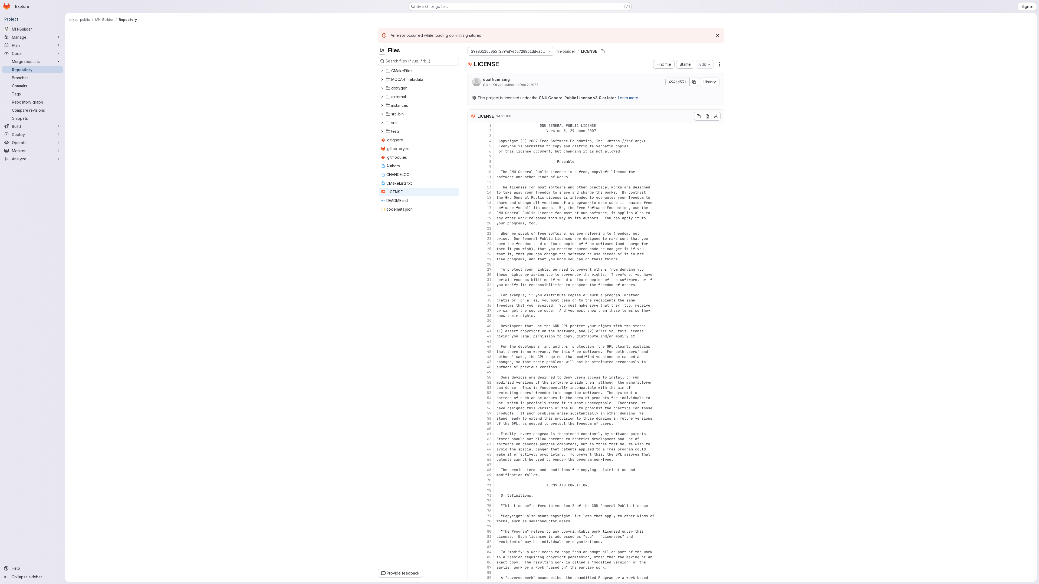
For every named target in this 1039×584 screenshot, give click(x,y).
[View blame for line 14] (472, 192)
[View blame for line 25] (472, 248)
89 (489, 577)
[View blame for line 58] (472, 418)
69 (489, 475)
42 (489, 336)
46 (489, 356)
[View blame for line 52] (472, 387)
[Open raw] (707, 116)
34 (489, 295)
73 (489, 495)
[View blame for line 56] (472, 408)
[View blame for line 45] (472, 351)
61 (489, 434)
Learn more (628, 97)
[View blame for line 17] (472, 207)
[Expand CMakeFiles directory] (382, 71)
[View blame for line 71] (472, 485)
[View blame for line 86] (472, 562)
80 (489, 531)
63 (489, 444)
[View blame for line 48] (472, 367)
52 (489, 387)
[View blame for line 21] (472, 228)
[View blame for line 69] (472, 474)
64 (489, 449)
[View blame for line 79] (472, 526)
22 (489, 233)
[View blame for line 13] (472, 187)
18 (489, 213)
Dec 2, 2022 (529, 85)
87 (489, 567)
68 (489, 469)
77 (489, 516)
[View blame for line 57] (472, 413)
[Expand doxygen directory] (382, 88)
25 (489, 249)
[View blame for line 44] (472, 346)
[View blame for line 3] (472, 135)
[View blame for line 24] (472, 243)
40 (489, 326)
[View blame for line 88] (472, 572)
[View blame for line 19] (472, 218)
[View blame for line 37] (472, 310)
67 (489, 464)
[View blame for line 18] (472, 212)
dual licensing (496, 79)
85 (489, 557)
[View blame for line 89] (472, 577)
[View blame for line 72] (472, 490)
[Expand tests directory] (382, 131)
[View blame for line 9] (472, 166)
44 (489, 346)
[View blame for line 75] (472, 505)
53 (489, 392)
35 (489, 300)
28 (489, 264)
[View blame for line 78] (472, 521)
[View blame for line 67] (472, 464)
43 (489, 341)
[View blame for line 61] (472, 433)
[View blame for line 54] (472, 397)
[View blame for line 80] (472, 531)
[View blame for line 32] (472, 284)
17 (489, 207)
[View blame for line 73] (472, 495)
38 (489, 315)
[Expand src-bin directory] (382, 114)
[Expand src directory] (382, 123)
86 (489, 562)
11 (489, 177)
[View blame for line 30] (472, 274)
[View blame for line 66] (472, 459)
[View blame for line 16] (472, 202)
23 (489, 238)
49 (489, 372)
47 (489, 362)
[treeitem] (419, 71)
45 (489, 351)
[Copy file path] (602, 51)
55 (489, 403)
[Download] (716, 116)
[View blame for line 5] (472, 146)
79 (489, 526)
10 (489, 172)
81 (489, 536)
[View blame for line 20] (472, 223)
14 (489, 192)
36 (489, 305)
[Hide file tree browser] (382, 50)
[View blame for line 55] (472, 403)
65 (489, 454)
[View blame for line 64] (472, 449)
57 (489, 413)
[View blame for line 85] (472, 557)
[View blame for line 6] (472, 151)
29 (489, 269)
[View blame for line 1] (472, 125)
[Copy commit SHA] (694, 82)
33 (489, 290)
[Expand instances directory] (382, 105)
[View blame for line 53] (472, 392)
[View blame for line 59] (472, 423)
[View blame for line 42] (472, 336)
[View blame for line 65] (472, 454)
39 (489, 320)
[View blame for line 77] (472, 516)
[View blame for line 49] (472, 372)
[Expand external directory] (382, 97)
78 (489, 521)
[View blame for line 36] (472, 305)
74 (489, 500)
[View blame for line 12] (472, 182)
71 (489, 485)
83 (489, 547)
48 (489, 367)
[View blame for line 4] (472, 141)
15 (489, 197)
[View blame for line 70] (472, 480)
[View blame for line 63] (472, 444)
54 (489, 398)
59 (489, 423)
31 (489, 279)
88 (489, 572)
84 (489, 552)
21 (489, 228)
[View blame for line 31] (472, 279)
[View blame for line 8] (472, 161)
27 (489, 259)
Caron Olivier (493, 85)
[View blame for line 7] (472, 156)
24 (489, 243)
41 (489, 331)
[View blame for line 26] (472, 254)
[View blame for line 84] (472, 552)
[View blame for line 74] (472, 500)
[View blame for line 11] (472, 177)
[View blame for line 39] (472, 320)
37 (489, 310)
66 (489, 459)
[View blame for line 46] (472, 356)
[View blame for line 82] (472, 541)
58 (489, 418)
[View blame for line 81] (472, 536)
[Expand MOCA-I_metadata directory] (382, 79)
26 (489, 254)
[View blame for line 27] (472, 259)
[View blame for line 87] (472, 567)
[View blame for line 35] (472, 300)
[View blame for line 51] (472, 382)
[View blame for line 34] (472, 295)
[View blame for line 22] (472, 233)
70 (489, 480)
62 (489, 439)
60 (489, 428)
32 (489, 285)
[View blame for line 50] (472, 377)
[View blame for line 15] (472, 197)
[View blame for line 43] (472, 341)
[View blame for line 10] (472, 171)
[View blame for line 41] (472, 331)
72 (489, 490)
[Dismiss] (717, 35)
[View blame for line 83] (472, 546)
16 (489, 202)
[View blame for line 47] (472, 361)
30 (489, 274)
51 (489, 382)
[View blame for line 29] (472, 269)
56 (489, 408)
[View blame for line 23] (472, 238)
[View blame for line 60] (472, 428)
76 (489, 511)
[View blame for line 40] (472, 325)
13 (489, 187)
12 (489, 182)
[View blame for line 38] (472, 315)
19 (489, 218)
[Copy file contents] (698, 116)
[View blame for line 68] (472, 469)
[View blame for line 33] (472, 290)
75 (489, 505)
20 (489, 223)
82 (489, 541)
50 (489, 377)
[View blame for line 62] (472, 439)
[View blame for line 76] (472, 510)
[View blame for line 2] (472, 130)
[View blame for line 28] (472, 264)
